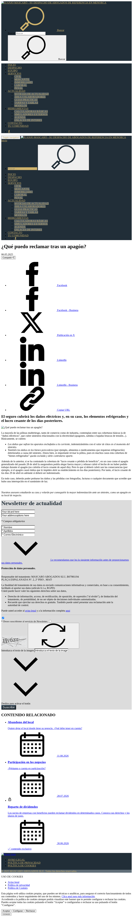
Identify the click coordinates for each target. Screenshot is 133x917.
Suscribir (9, 707)
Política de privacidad (19, 885)
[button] (36, 30)
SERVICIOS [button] (14, 73)
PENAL (18, 88)
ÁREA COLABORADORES (30, 96)
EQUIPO (13, 70)
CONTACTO (15, 123)
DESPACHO (15, 67)
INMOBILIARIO (23, 82)
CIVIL (17, 76)
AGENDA (20, 117)
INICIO (12, 64)
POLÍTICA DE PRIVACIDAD (24, 862)
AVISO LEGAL (16, 859)
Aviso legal (13, 882)
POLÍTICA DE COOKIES (22, 865)
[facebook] (9, 131)
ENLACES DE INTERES (28, 120)
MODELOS (20, 105)
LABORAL (20, 85)
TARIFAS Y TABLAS (26, 102)
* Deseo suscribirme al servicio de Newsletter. (24, 621)
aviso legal (30, 610)
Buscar (11, 33)
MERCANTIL (22, 79)
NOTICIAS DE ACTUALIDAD (31, 94)
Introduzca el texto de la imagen (17, 650)
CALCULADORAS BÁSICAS (31, 111)
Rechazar (30, 911)
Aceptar (6, 911)
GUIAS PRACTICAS (26, 99)
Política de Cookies (18, 888)
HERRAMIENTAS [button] (18, 108)
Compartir (7, 257)
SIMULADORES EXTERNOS (31, 114)
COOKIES (6, 914)
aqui (68, 610)
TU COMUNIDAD (18, 126)
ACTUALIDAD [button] (16, 91)
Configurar (18, 911)
